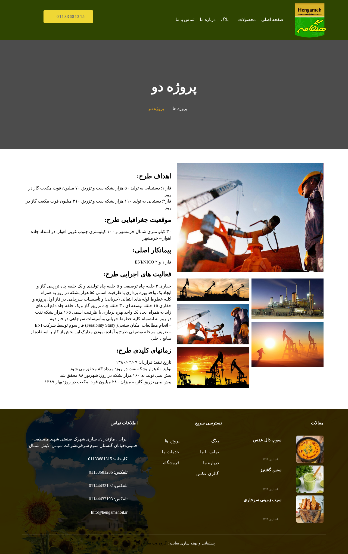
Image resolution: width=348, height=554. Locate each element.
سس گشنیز (270, 469)
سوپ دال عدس (267, 439)
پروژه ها (180, 108)
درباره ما (208, 19)
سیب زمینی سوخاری (262, 499)
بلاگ (225, 19)
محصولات (247, 19)
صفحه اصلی (272, 19)
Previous (312, 217)
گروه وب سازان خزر (150, 543)
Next (187, 217)
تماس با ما (185, 19)
